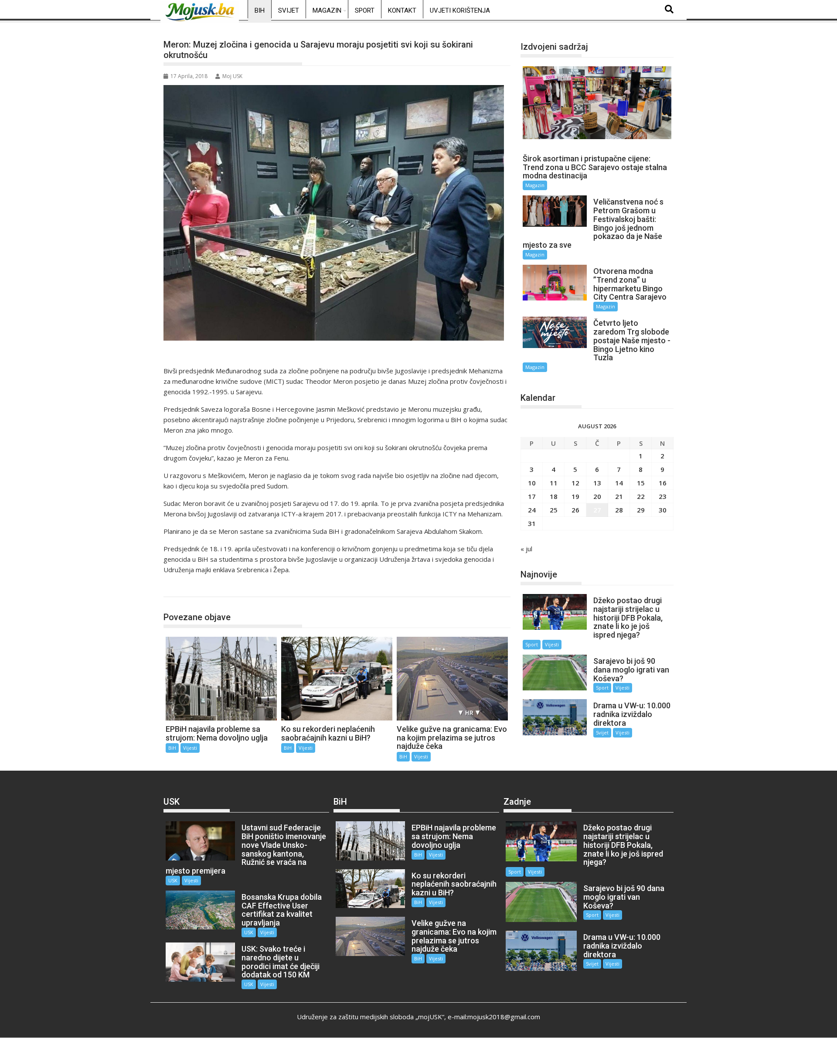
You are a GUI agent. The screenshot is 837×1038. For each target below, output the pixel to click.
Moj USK (232, 76)
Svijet (288, 10)
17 (532, 496)
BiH (260, 10)
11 (554, 482)
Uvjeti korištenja (460, 10)
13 (597, 482)
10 (532, 482)
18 (554, 496)
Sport (364, 10)
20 (597, 496)
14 (619, 482)
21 (619, 496)
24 (532, 509)
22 (641, 496)
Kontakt (402, 10)
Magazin (327, 10)
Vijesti (190, 747)
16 (663, 482)
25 (554, 509)
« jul (526, 548)
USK (172, 880)
